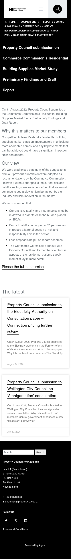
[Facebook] (6, 520)
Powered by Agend (35, 545)
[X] (16, 520)
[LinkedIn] (25, 520)
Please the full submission (23, 266)
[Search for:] (18, 452)
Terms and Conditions (15, 529)
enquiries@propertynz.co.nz (21, 501)
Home (12, 22)
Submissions (28, 22)
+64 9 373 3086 (14, 497)
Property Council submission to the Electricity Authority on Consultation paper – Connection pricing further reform (34, 318)
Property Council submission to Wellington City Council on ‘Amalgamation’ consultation (34, 388)
